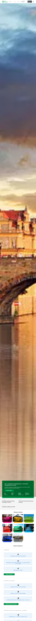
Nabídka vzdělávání (9, 574)
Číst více (7, 518)
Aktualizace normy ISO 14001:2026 (18, 556)
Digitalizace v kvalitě (18, 570)
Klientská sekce (23, 1)
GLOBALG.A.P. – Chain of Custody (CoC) (18, 616)
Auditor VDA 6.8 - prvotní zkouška (18, 593)
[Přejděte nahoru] (34, 619)
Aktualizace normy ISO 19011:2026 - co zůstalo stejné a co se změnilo (18, 563)
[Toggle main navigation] (33, 1)
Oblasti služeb (9, 490)
